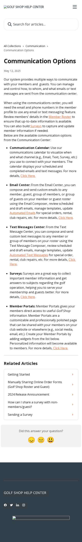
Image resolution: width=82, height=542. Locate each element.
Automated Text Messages (29, 255)
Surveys (36, 126)
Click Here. (28, 176)
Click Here (66, 218)
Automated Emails (22, 213)
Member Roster (60, 117)
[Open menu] (74, 7)
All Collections (12, 46)
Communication (35, 46)
